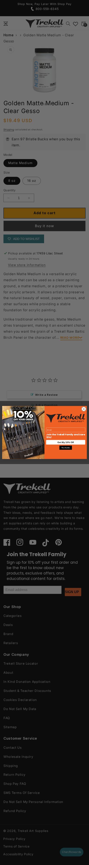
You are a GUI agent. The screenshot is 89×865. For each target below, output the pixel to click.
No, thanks (66, 448)
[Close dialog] (84, 409)
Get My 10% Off (65, 442)
